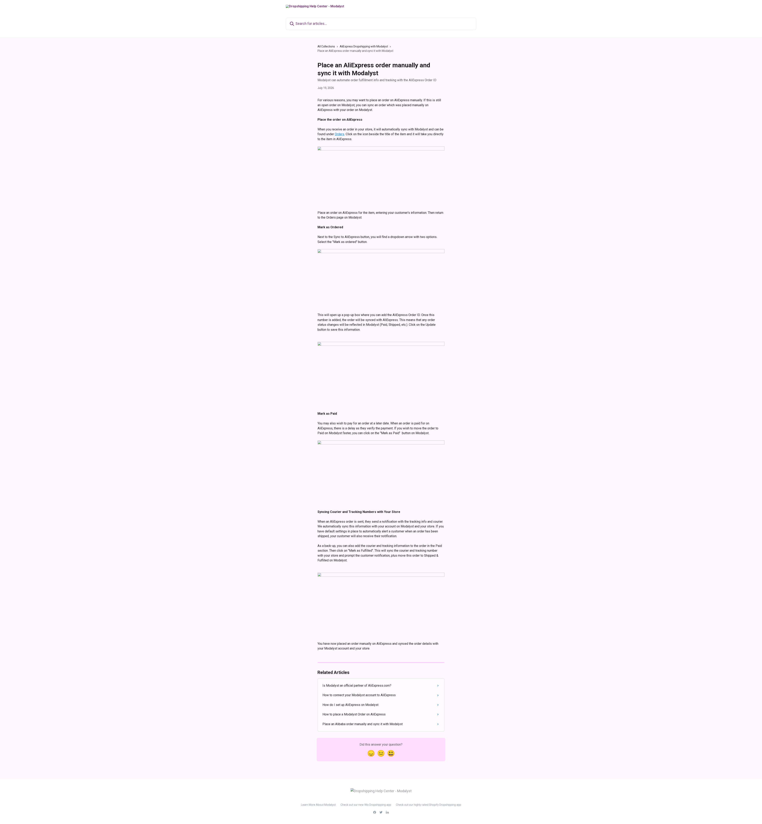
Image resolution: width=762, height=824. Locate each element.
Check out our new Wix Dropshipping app (366, 804)
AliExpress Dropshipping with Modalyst (364, 46)
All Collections (326, 46)
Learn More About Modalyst (318, 804)
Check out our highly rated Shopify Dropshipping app (428, 804)
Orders (339, 134)
